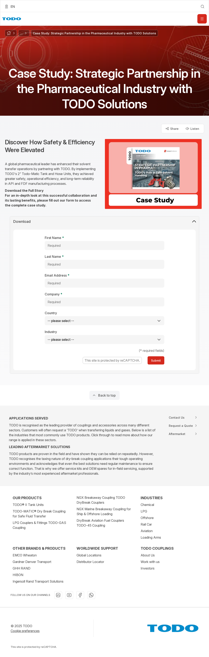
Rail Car (146, 524)
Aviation (147, 531)
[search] (202, 6)
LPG (144, 511)
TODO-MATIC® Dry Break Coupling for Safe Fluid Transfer (39, 513)
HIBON (18, 575)
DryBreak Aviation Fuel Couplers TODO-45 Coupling (100, 522)
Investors (148, 568)
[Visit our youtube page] (69, 595)
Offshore (147, 518)
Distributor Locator (90, 562)
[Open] (202, 19)
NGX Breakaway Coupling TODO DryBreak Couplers (101, 500)
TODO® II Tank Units (28, 505)
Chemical (147, 505)
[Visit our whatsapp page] (91, 595)
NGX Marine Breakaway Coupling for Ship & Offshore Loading (104, 511)
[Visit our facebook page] (80, 595)
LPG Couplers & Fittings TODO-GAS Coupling (39, 525)
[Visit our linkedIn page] (58, 595)
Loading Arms (151, 537)
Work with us (150, 562)
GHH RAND (21, 568)
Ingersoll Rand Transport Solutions (38, 581)
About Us (148, 555)
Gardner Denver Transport (32, 562)
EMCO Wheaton (25, 555)
